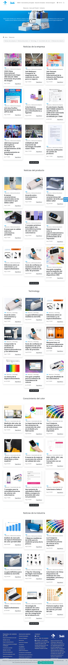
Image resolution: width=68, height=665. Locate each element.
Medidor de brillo (7, 650)
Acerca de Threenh (34, 8)
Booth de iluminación (8, 652)
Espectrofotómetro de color (9, 637)
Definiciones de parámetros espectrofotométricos (25, 657)
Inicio (6, 37)
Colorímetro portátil (7, 648)
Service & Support (50, 2)
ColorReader (6, 658)
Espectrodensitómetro (8, 642)
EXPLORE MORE (34, 162)
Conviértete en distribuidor (25, 652)
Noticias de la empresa (10, 41)
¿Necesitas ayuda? (66, 199)
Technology (33, 41)
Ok (39, 662)
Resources (26, 8)
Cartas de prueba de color (9, 654)
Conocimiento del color (44, 41)
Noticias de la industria (58, 41)
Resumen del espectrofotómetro (23, 649)
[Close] (66, 660)
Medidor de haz (6, 640)
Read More (18, 84)
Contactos (42, 8)
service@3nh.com (44, 636)
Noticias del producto (23, 41)
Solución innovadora (40, 2)
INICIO (19, 2)
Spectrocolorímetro (7, 656)
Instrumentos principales (27, 2)
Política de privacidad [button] (47, 662)
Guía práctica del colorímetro (25, 654)
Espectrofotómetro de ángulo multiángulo (10, 645)
